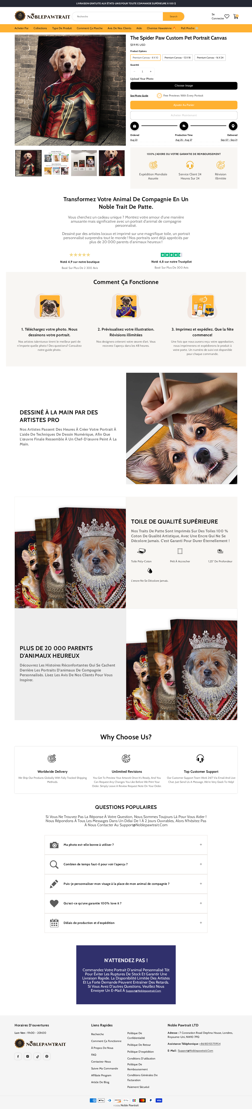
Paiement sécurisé (138, 1087)
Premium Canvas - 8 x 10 (145, 57)
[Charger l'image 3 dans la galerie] (84, 163)
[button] (126, 845)
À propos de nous (102, 1048)
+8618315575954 (210, 1043)
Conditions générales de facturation (142, 1078)
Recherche (97, 1034)
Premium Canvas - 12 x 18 (177, 57)
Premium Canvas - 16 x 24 (210, 57)
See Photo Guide (139, 95)
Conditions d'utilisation (141, 1058)
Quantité (134, 64)
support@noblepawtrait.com (143, 990)
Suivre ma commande (104, 1068)
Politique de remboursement (137, 1067)
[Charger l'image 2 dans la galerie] (56, 163)
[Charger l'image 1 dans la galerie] (28, 163)
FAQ (93, 1054)
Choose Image (184, 85)
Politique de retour (139, 1044)
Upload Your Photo (141, 78)
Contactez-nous (101, 1061)
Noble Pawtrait (130, 1105)
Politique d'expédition (140, 1051)
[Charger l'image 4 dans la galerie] (112, 163)
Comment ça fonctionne (106, 1041)
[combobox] (128, 16)
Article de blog (100, 1082)
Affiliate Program (101, 1075)
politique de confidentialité (136, 1036)
